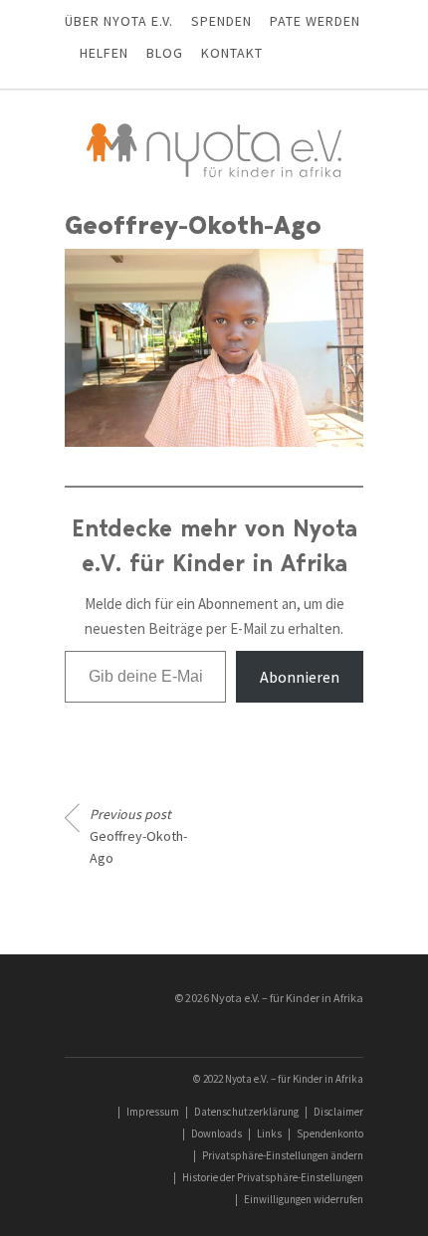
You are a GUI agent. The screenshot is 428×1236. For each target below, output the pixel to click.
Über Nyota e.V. (119, 21)
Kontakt (232, 53)
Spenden (221, 21)
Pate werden (315, 21)
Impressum (152, 1112)
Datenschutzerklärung (246, 1112)
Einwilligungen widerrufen (303, 1199)
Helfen (104, 53)
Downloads (216, 1133)
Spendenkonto (330, 1133)
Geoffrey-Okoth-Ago (138, 836)
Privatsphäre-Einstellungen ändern (282, 1155)
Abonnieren (299, 677)
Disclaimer (338, 1112)
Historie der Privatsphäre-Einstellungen (272, 1177)
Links (269, 1133)
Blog (164, 53)
